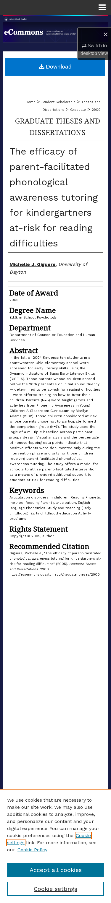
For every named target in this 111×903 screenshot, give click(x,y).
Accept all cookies (56, 869)
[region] (55, 846)
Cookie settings (55, 888)
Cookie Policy (32, 849)
